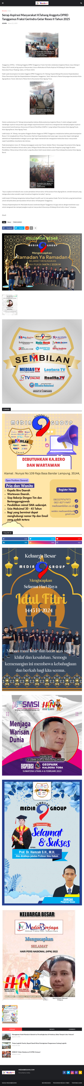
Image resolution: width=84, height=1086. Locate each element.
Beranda (4, 11)
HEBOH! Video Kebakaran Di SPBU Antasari (26, 1052)
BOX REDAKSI (46, 1083)
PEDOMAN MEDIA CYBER (61, 1083)
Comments (72, 1029)
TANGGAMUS (17, 222)
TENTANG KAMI (77, 1083)
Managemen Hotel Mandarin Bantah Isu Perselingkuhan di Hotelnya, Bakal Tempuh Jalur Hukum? (43, 1034)
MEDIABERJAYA (12, 1083)
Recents (52, 1029)
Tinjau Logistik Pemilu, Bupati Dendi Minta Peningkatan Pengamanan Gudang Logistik (39, 1043)
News (9, 11)
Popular (12, 1029)
